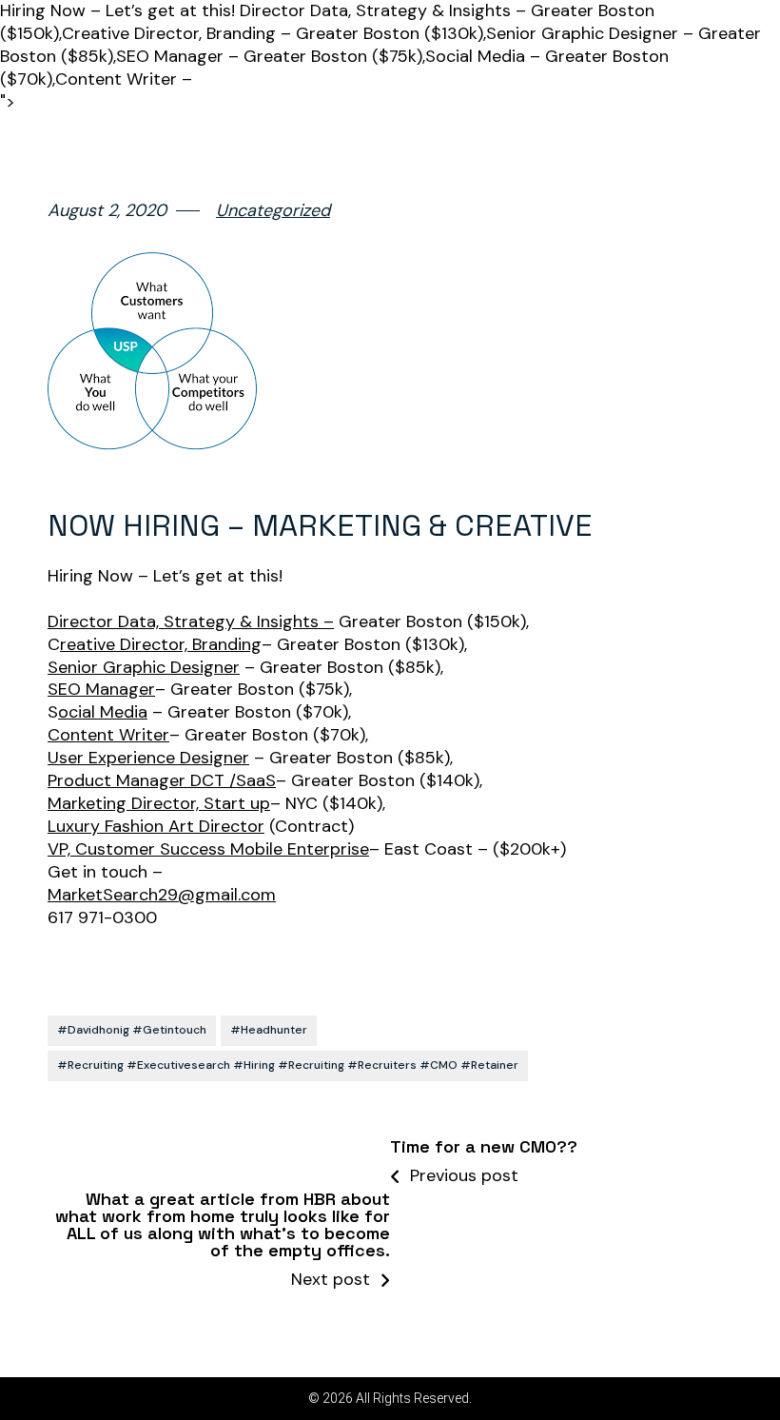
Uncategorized (273, 211)
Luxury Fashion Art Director (156, 827)
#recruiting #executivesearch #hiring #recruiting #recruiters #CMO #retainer (287, 1065)
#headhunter (268, 1029)
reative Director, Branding (161, 645)
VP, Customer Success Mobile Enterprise (208, 849)
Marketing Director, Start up (159, 804)
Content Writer (108, 735)
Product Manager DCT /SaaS (162, 781)
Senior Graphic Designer (144, 668)
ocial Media (102, 712)
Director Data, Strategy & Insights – (191, 622)
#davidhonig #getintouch (131, 1029)
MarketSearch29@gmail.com (162, 895)
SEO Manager (101, 689)
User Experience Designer (148, 758)
